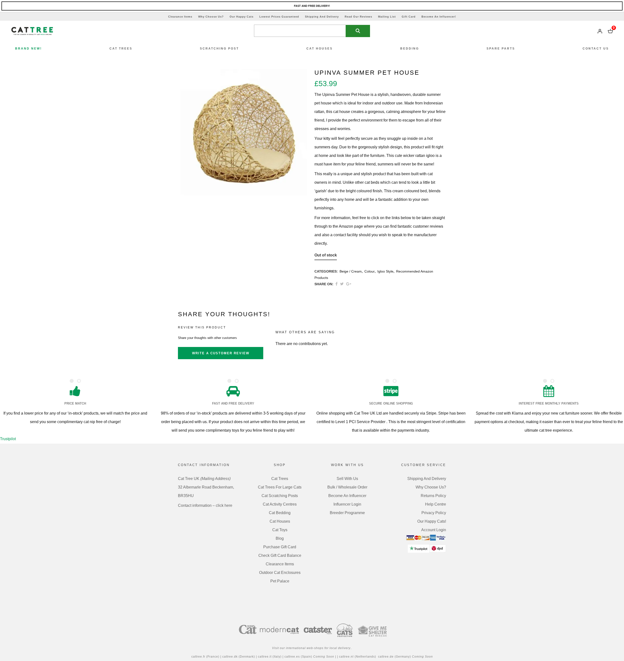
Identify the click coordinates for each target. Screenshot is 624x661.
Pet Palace (279, 581)
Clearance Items (180, 16)
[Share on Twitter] (342, 284)
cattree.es (292, 656)
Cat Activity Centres (280, 504)
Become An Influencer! (438, 16)
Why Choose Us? (211, 16)
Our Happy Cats (242, 16)
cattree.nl (346, 656)
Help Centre (435, 504)
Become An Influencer (347, 496)
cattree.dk (230, 656)
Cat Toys (279, 530)
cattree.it (265, 656)
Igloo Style (385, 271)
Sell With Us (347, 479)
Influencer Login (347, 504)
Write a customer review (220, 353)
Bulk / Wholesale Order (347, 487)
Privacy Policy (433, 513)
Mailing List (387, 16)
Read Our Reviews (358, 16)
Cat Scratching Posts (280, 496)
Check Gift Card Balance (279, 555)
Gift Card (409, 16)
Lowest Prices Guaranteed (279, 16)
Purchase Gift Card (279, 547)
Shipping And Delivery (322, 16)
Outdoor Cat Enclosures (280, 572)
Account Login (433, 530)
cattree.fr (198, 656)
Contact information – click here (205, 505)
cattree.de (386, 656)
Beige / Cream (351, 271)
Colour (369, 271)
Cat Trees (279, 479)
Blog (280, 538)
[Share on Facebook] (336, 284)
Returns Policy (433, 496)
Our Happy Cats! (431, 521)
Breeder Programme (347, 513)
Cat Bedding (280, 513)
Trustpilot (8, 439)
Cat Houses (280, 521)
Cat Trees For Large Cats (280, 487)
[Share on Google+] (348, 284)
